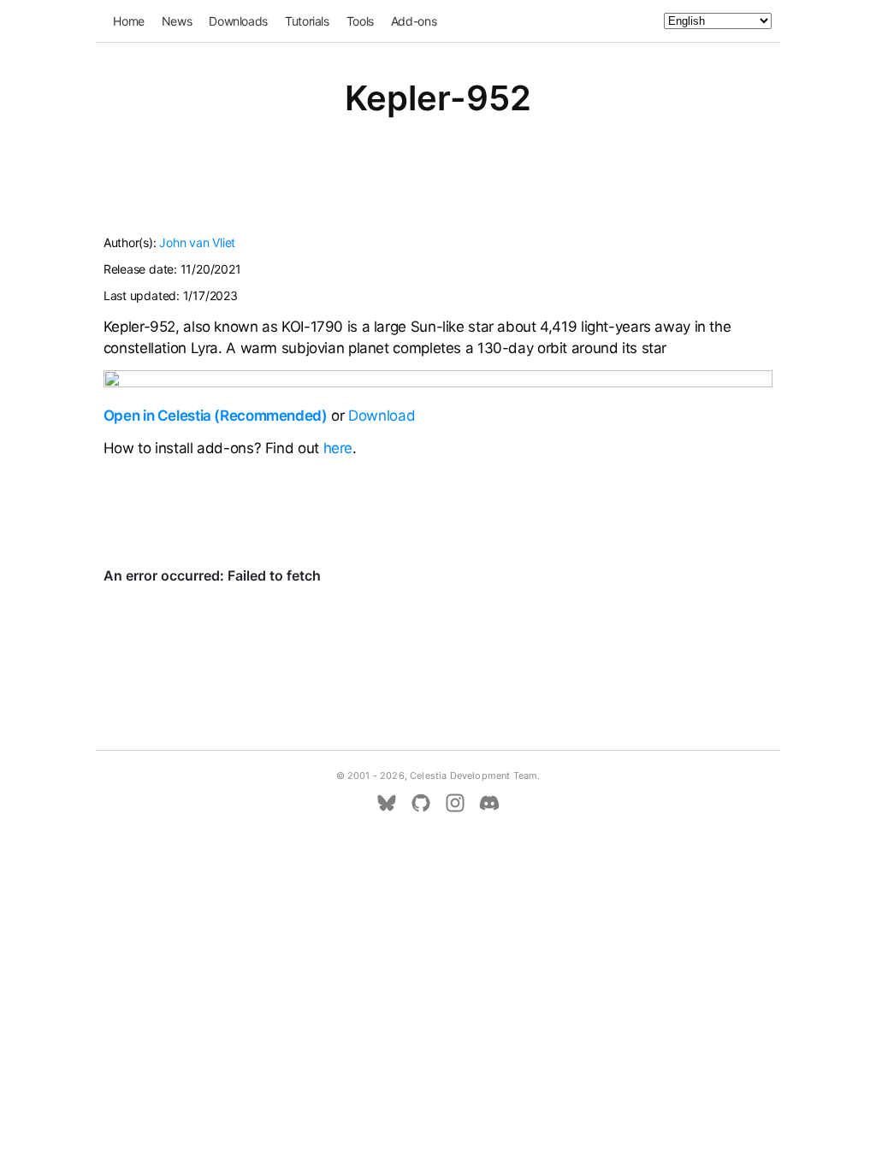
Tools (360, 21)
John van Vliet (197, 242)
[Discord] (489, 803)
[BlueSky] (386, 803)
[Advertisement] (438, 186)
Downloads (238, 21)
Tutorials (307, 21)
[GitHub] (421, 803)
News (177, 21)
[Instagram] (455, 803)
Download (381, 415)
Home (129, 21)
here (338, 448)
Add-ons (413, 21)
